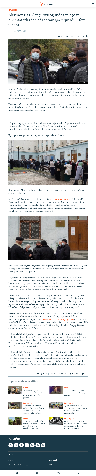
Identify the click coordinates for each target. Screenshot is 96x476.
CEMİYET (26, 388)
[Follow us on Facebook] (10, 445)
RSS (50, 465)
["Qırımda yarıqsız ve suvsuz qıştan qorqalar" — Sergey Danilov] (56, 390)
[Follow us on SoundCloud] (27, 445)
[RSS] (37, 445)
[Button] (63, 36)
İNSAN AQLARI (28, 403)
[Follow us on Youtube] (21, 445)
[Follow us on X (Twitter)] (16, 445)
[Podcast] (43, 445)
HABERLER (12, 10)
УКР (37, 473)
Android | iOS (54, 461)
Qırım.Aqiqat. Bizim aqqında (19, 465)
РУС (58, 473)
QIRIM (66, 388)
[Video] (17, 473)
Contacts (11, 461)
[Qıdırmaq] (78, 473)
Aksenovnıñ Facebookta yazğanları (58, 320)
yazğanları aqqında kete (60, 199)
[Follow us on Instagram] (32, 445)
